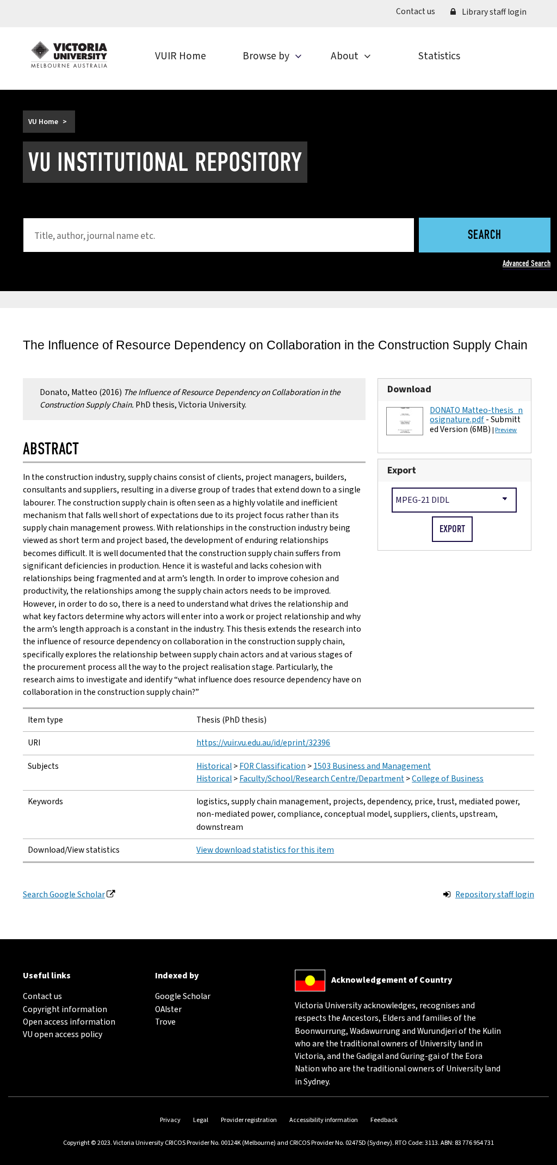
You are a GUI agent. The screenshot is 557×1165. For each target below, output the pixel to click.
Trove (165, 1022)
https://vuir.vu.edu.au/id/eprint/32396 (263, 743)
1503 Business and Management (372, 766)
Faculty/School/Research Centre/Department (321, 779)
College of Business (448, 779)
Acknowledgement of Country (391, 980)
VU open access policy (62, 1034)
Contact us (419, 11)
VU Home (43, 121)
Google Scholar (183, 996)
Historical (214, 766)
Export (401, 470)
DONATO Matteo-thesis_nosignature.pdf (476, 415)
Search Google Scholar (64, 895)
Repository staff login (494, 895)
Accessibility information (323, 1120)
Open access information (69, 1022)
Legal (200, 1120)
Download (409, 389)
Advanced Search (526, 263)
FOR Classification (272, 766)
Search (485, 236)
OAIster (168, 1009)
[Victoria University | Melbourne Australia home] (69, 54)
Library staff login (493, 12)
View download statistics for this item (265, 850)
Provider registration (249, 1120)
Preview (506, 430)
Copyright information (65, 1009)
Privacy (170, 1120)
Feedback (384, 1120)
